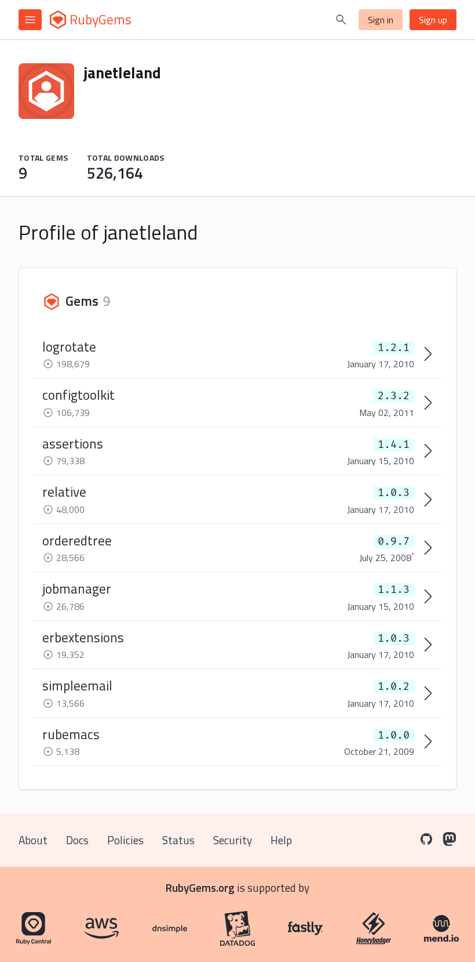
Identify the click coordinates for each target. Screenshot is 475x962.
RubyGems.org (200, 887)
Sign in (380, 20)
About (33, 839)
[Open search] (341, 19)
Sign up (433, 20)
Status (178, 839)
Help (281, 839)
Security (232, 839)
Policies (125, 839)
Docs (77, 839)
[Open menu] (30, 19)
